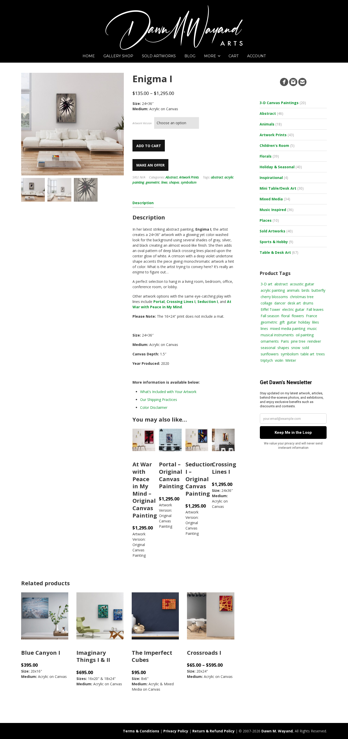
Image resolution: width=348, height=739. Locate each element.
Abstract (172, 177)
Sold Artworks (272, 231)
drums (308, 303)
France (311, 315)
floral (285, 315)
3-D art (266, 284)
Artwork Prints (189, 177)
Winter (290, 360)
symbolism (188, 182)
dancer (280, 303)
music (312, 328)
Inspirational (271, 177)
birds (306, 290)
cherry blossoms (274, 296)
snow (295, 347)
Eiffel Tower (270, 309)
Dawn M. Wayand (277, 731)
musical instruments (277, 334)
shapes (174, 182)
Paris (285, 341)
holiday (304, 322)
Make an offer (150, 165)
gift (282, 322)
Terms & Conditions (141, 731)
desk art (294, 303)
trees (320, 354)
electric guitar (293, 309)
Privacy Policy (175, 731)
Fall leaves (315, 309)
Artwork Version (142, 123)
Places (266, 220)
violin (279, 360)
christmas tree (302, 296)
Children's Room (274, 145)
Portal (159, 301)
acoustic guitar (302, 284)
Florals (266, 156)
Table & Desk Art (275, 252)
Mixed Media (271, 199)
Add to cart (148, 145)
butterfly (318, 290)
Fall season (270, 315)
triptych (267, 360)
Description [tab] (143, 202)
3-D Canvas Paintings (279, 102)
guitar (291, 322)
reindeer (314, 341)
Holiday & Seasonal (277, 166)
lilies (315, 322)
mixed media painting (287, 328)
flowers (298, 315)
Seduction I (207, 301)
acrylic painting (273, 290)
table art (307, 354)
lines (164, 182)
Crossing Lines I (181, 301)
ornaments (270, 341)
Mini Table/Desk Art (278, 188)
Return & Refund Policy (213, 731)
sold (305, 347)
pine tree (298, 341)
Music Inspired (273, 209)
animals (293, 290)
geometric (153, 182)
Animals (267, 124)
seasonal (268, 347)
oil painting (305, 334)
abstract (217, 177)
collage (266, 303)
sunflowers (270, 354)
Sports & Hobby (274, 241)
